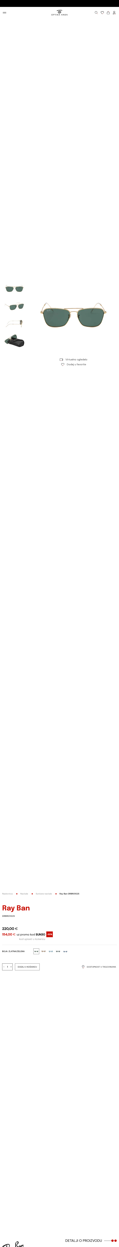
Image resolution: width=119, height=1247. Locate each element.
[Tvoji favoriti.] (102, 12)
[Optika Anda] (59, 13)
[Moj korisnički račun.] (114, 12)
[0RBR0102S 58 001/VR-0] (73, 316)
